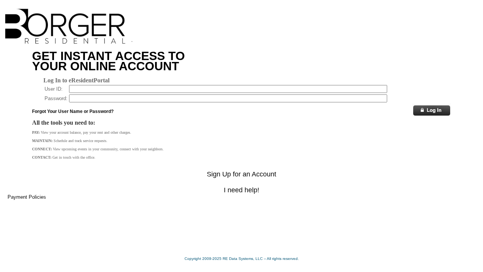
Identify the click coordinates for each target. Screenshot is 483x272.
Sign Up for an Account (241, 174)
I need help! (241, 190)
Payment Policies (27, 197)
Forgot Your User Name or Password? (73, 111)
